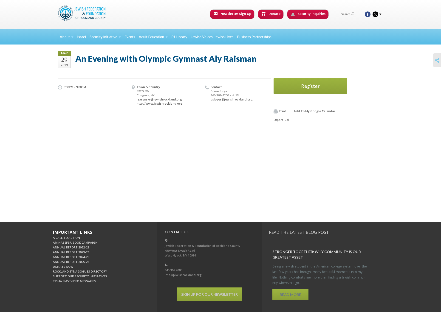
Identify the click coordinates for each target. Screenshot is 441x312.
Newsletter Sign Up (235, 13)
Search (345, 14)
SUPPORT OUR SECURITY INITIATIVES (80, 276)
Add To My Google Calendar (314, 111)
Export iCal (281, 120)
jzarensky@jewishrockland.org (159, 99)
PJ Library (179, 36)
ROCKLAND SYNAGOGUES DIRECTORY (80, 271)
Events (129, 36)
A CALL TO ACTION (66, 238)
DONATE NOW (63, 267)
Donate (274, 13)
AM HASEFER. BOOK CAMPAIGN (75, 242)
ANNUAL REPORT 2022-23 (71, 247)
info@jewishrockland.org (183, 275)
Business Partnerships (254, 36)
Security (103, 36)
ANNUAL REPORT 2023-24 (71, 252)
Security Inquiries (311, 13)
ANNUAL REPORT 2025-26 (71, 262)
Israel (81, 36)
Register (310, 86)
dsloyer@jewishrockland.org (231, 99)
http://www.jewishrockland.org (159, 103)
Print (282, 111)
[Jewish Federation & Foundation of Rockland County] (82, 13)
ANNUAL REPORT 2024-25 (71, 257)
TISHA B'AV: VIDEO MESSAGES (74, 281)
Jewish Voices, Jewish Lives (212, 36)
